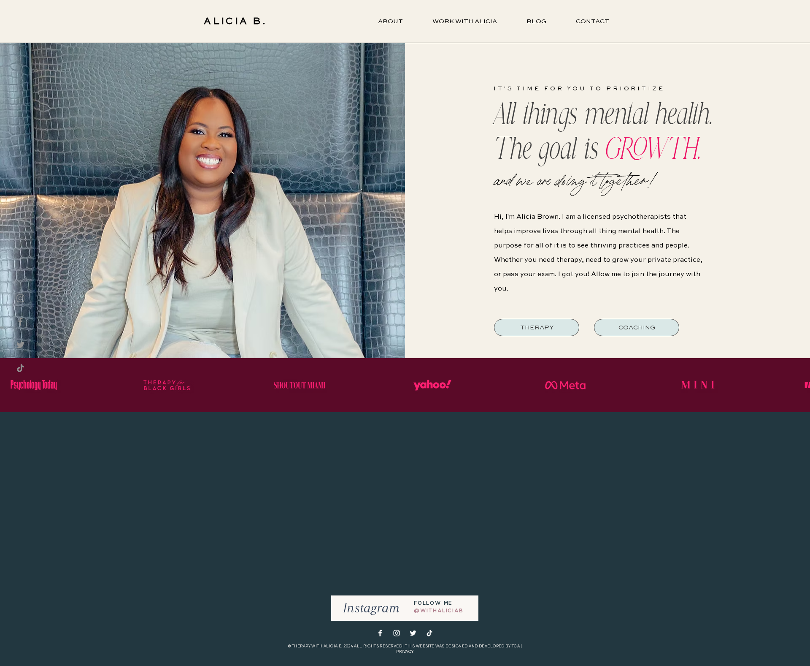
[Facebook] (20, 321)
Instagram (371, 608)
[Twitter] (20, 345)
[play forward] (799, 385)
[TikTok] (20, 368)
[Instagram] (20, 298)
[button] (465, 21)
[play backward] (10, 385)
